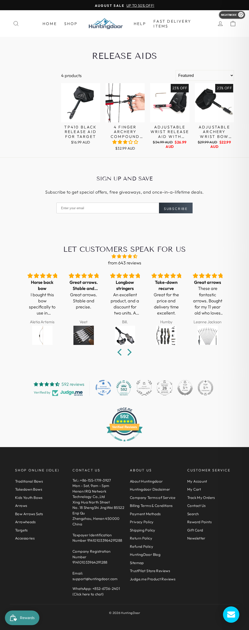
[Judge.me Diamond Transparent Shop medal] (103, 388)
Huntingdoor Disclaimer (150, 489)
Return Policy (141, 538)
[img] (124, 256)
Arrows (21, 505)
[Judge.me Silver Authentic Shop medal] (144, 388)
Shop (71, 23)
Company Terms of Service (152, 497)
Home (50, 23)
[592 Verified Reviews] (124, 444)
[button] (125, 142)
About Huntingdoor (146, 481)
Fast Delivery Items (172, 23)
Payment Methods (145, 514)
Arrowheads (25, 522)
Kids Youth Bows (29, 497)
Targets (21, 530)
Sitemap (137, 562)
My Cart (194, 489)
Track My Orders (201, 497)
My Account (197, 481)
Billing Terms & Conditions (151, 505)
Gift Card (195, 530)
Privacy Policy (141, 522)
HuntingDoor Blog (145, 554)
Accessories (25, 538)
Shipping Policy (142, 530)
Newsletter (196, 538)
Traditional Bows (29, 481)
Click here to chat (88, 594)
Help (140, 23)
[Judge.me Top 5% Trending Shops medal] (205, 388)
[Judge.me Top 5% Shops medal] (185, 388)
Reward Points (199, 522)
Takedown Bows (28, 489)
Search (193, 514)
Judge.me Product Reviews (152, 579)
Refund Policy (141, 546)
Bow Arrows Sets (29, 514)
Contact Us (196, 505)
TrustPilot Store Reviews (150, 570)
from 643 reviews (124, 263)
